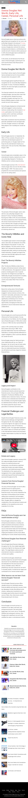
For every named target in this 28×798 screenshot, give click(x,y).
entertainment (21, 165)
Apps (16, 790)
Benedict (4, 18)
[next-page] (5, 693)
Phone (18, 791)
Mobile (7, 790)
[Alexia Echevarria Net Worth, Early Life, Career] (5, 687)
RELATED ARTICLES (7, 644)
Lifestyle (7, 5)
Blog (10, 791)
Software (14, 791)
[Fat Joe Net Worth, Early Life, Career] (5, 673)
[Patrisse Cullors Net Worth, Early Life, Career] (5, 666)
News (19, 790)
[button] (2, 2)
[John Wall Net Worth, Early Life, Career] (5, 658)
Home (2, 5)
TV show (23, 43)
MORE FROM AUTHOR (19, 644)
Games (23, 790)
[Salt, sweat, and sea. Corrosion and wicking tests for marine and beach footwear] (5, 650)
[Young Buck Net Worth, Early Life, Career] (5, 680)
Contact (3, 790)
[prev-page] (2, 693)
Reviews (12, 790)
